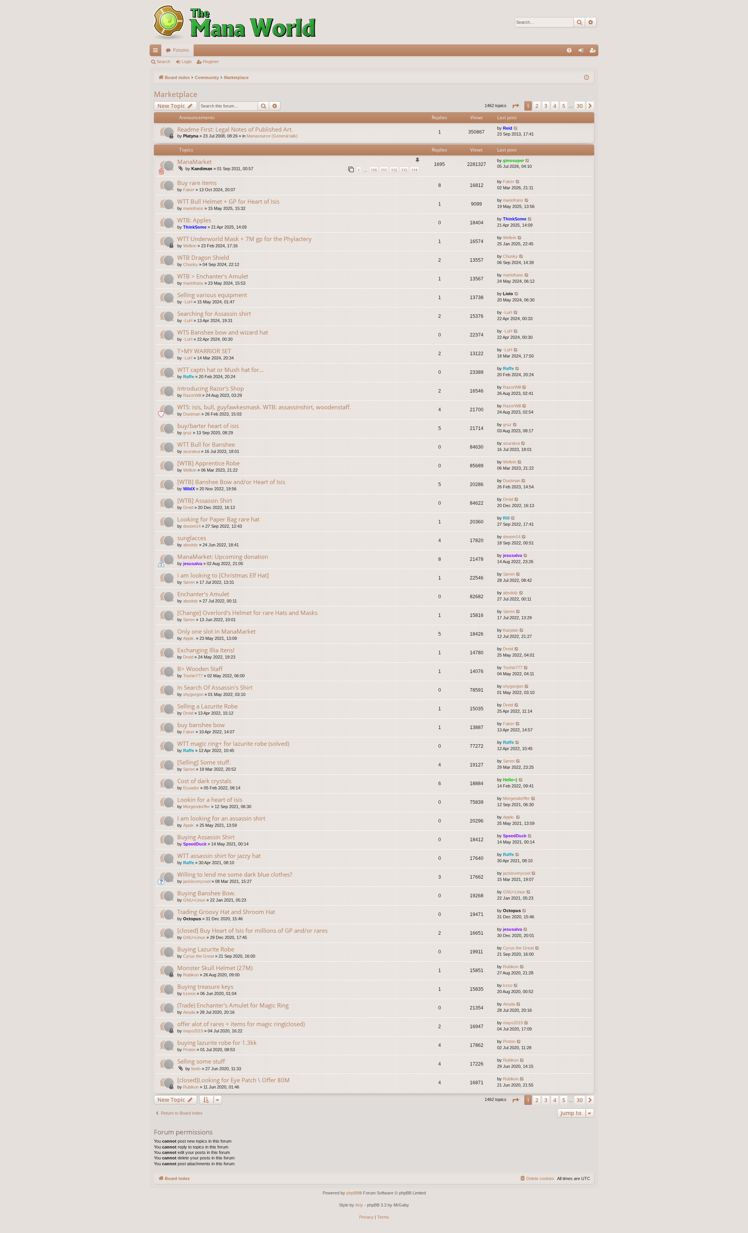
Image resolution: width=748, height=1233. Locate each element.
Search (163, 61)
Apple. (189, 638)
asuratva (191, 451)
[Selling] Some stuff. (204, 762)
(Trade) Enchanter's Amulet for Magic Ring (233, 1005)
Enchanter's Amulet (203, 594)
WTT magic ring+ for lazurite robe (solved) (233, 743)
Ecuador (191, 788)
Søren (189, 582)
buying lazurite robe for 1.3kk (217, 1042)
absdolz (190, 545)
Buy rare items (197, 183)
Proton (189, 1049)
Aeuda (189, 1012)
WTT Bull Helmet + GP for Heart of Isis (228, 201)
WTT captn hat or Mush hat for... (220, 369)
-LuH (187, 301)
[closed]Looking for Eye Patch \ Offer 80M (233, 1080)
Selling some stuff (201, 1061)
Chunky (190, 264)
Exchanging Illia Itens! (206, 650)
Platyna (190, 136)
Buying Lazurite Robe (205, 949)
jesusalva (192, 563)
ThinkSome (194, 227)
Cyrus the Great (198, 956)
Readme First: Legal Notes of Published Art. (235, 129)
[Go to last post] (516, 128)
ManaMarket (194, 162)
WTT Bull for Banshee (206, 444)
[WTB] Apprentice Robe (208, 463)
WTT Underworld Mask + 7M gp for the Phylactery (244, 239)
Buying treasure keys (205, 986)
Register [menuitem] (594, 52)
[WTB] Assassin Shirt (204, 500)
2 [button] (536, 105)
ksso (507, 985)
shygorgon (193, 694)
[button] (515, 106)
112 (394, 170)
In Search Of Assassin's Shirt (214, 687)
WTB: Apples (194, 220)
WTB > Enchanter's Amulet (212, 276)
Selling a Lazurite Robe (207, 706)
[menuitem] (569, 50)
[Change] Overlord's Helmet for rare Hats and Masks (247, 612)
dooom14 (192, 526)
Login (187, 61)
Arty (359, 1205)
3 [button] (545, 105)
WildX (189, 488)
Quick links (157, 52)
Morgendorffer (196, 806)
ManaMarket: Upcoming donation (222, 556)
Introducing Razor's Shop (210, 388)
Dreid (188, 507)
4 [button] (554, 105)
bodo (196, 1068)
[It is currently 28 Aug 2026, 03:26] (586, 77)
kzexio (189, 993)
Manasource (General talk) (272, 136)
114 (414, 170)
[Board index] (233, 22)
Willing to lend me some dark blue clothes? (234, 874)
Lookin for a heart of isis (209, 799)
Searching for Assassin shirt (214, 313)
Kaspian (510, 630)
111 (384, 170)
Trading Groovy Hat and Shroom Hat (226, 912)
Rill (506, 518)
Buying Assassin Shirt (206, 837)
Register (211, 61)
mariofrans (193, 208)
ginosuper (513, 160)
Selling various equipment (212, 295)
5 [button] (563, 105)
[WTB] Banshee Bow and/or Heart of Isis (231, 482)
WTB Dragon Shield (203, 257)
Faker (188, 189)
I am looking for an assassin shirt (221, 818)
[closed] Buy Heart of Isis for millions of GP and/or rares (252, 930)
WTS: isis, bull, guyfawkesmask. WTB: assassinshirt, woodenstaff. (264, 407)
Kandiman (201, 168)
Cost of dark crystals (204, 781)
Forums (181, 50)
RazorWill (192, 395)
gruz (187, 432)
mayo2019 (193, 1031)
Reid (507, 128)
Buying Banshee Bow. (206, 893)
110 (374, 170)
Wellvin (189, 245)
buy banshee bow (201, 725)
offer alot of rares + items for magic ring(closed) (241, 1024)
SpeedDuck (194, 844)
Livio (508, 293)
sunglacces (191, 538)
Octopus (192, 918)
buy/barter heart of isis (208, 426)
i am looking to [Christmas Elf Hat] (223, 575)
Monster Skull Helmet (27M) (214, 968)
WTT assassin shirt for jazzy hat (219, 856)
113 (404, 170)
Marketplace (176, 94)
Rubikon (191, 974)
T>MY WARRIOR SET (204, 351)
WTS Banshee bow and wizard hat (222, 332)
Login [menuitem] (582, 52)
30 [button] (580, 105)
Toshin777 (193, 675)
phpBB (352, 1193)
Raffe (188, 376)
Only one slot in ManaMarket (216, 631)
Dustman (191, 414)
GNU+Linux (194, 900)
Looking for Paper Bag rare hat (218, 519)
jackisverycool (196, 881)
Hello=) (510, 779)
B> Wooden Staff (199, 669)
